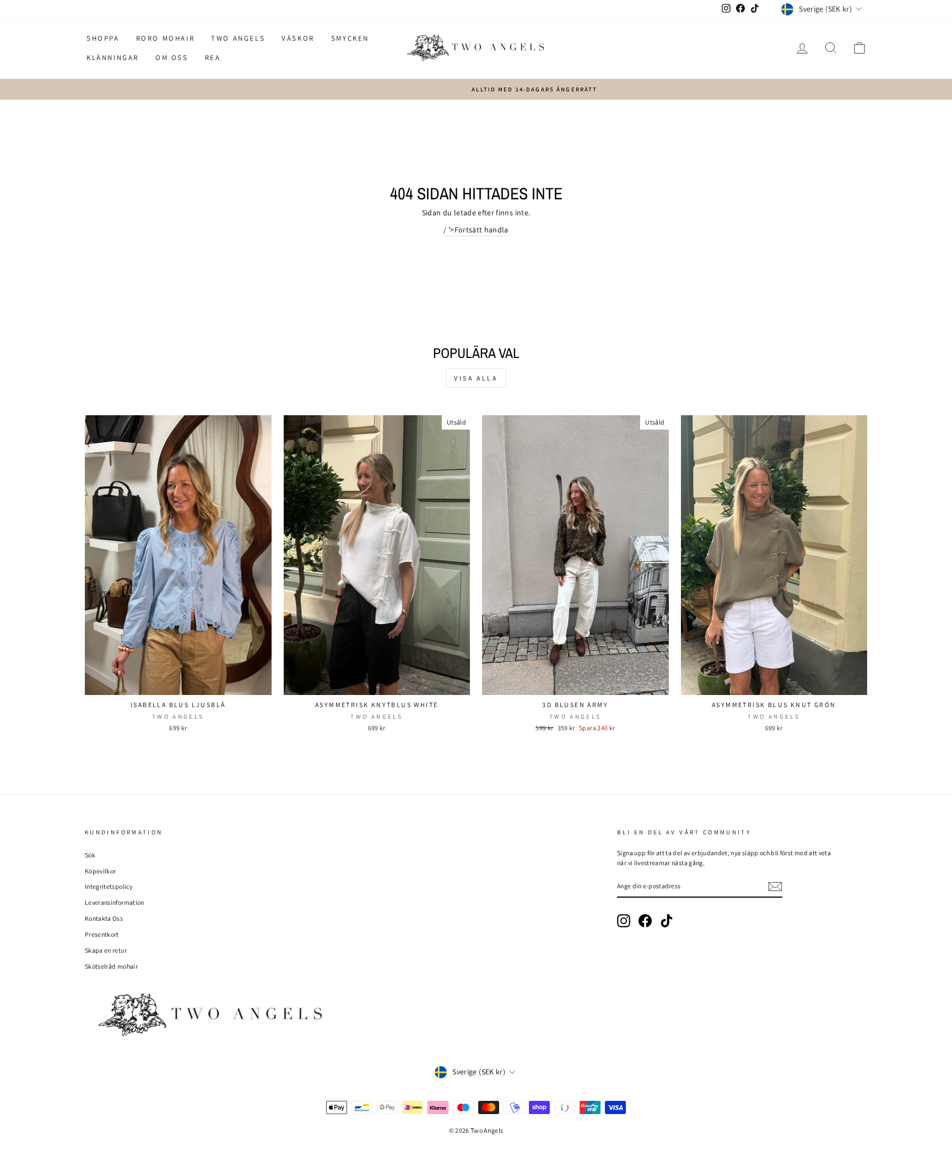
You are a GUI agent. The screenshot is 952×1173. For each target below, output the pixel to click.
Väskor (298, 38)
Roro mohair (165, 38)
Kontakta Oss (104, 918)
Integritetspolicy (108, 886)
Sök (90, 855)
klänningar (112, 57)
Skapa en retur (106, 950)
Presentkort (102, 934)
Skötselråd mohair (111, 966)
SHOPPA (103, 38)
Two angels (238, 38)
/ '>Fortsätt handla (476, 230)
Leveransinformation (114, 902)
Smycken (350, 38)
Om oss (171, 57)
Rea (213, 57)
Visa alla (475, 378)
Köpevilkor (100, 871)
